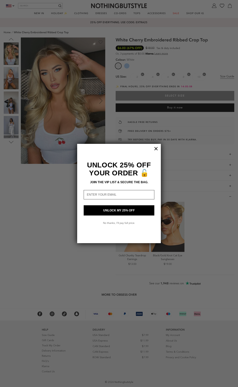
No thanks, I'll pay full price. (119, 222)
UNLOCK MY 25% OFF (119, 210)
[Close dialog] (156, 148)
